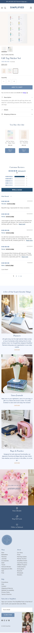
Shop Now (17, 349)
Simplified (7, 626)
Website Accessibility (7, 590)
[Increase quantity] (14, 81)
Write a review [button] (17, 190)
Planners (4, 556)
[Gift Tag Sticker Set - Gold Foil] (3, 71)
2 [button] (16, 276)
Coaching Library (22, 562)
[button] (9, 176)
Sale (2, 570)
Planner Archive (21, 558)
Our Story (20, 552)
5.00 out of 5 (22, 171)
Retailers (19, 575)
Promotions (4, 582)
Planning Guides (22, 556)
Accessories (5, 560)
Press (18, 554)
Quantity (4, 77)
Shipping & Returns (7, 588)
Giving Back (20, 569)
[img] (5, 201)
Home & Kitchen (6, 566)
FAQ (2, 584)
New (2, 552)
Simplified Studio (22, 560)
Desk (2, 562)
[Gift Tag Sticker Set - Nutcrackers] (15, 71)
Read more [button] (22, 224)
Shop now (24, 1)
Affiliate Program (22, 564)
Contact (3, 586)
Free (2, 573)
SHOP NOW (17, 463)
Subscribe (8, 615)
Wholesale (20, 573)
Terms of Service (6, 594)
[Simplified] (17, 8)
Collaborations (21, 566)
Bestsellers (4, 554)
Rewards (19, 570)
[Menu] (2, 8)
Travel (3, 564)
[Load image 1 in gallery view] (17, 29)
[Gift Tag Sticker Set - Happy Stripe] (9, 71)
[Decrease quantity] (3, 81)
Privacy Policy (5, 592)
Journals (3, 558)
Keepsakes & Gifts (6, 569)
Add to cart (17, 87)
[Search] (6, 8)
